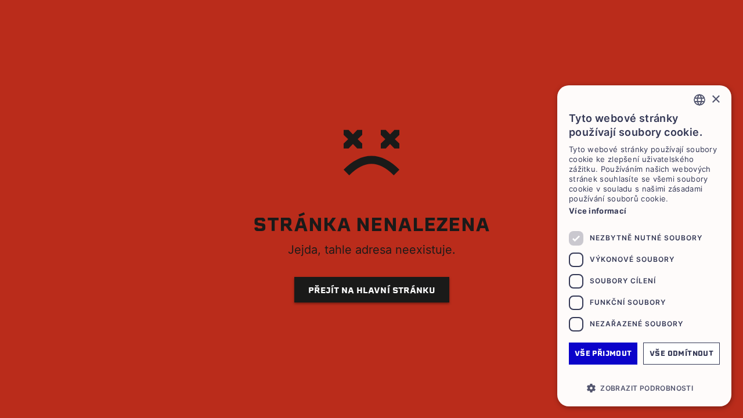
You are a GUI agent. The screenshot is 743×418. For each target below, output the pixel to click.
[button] (644, 388)
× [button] (715, 99)
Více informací (597, 210)
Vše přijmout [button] (603, 353)
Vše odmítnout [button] (681, 353)
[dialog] (644, 245)
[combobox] (699, 100)
